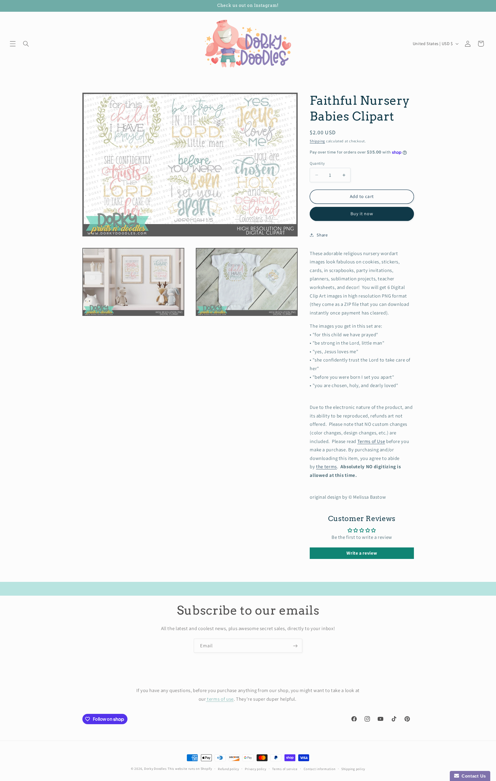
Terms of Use (371, 441)
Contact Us (472, 776)
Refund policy (228, 769)
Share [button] (322, 235)
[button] (12, 43)
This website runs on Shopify (190, 768)
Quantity (317, 163)
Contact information (320, 769)
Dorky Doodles (155, 768)
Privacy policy (255, 769)
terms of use (220, 698)
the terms (326, 466)
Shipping (317, 141)
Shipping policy (353, 769)
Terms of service (285, 769)
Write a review (361, 553)
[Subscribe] (295, 646)
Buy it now (361, 214)
